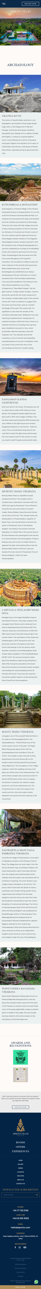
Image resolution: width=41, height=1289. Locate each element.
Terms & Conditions (21, 1268)
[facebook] (15, 1247)
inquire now (30, 4)
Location (20, 1172)
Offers (20, 1146)
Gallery (20, 1164)
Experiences (20, 1151)
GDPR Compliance (20, 1264)
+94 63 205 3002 (20, 1218)
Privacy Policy (20, 1272)
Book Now (20, 1287)
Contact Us (20, 1183)
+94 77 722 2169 (20, 1210)
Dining (20, 1168)
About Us (20, 1180)
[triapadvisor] (24, 1247)
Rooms (20, 1142)
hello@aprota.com (20, 1227)
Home (21, 1160)
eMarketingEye (20, 1282)
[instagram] (19, 1247)
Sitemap (20, 1276)
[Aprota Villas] (20, 12)
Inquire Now (20, 1107)
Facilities (20, 1176)
